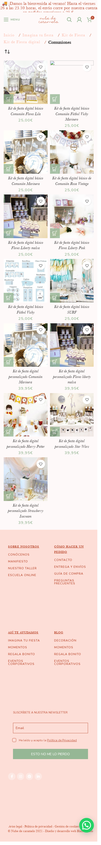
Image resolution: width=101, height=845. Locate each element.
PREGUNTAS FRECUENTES (64, 582)
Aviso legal (15, 826)
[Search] (69, 19)
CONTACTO (63, 560)
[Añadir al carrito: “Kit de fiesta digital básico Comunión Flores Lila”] (8, 99)
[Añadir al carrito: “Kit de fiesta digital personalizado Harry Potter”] (8, 432)
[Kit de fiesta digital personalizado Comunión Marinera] (26, 345)
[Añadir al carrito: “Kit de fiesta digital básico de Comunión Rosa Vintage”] (55, 169)
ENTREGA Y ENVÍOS (70, 567)
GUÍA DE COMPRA (68, 574)
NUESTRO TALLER (22, 568)
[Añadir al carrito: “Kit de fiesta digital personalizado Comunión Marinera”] (8, 362)
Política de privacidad (38, 826)
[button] (86, 825)
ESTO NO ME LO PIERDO (50, 754)
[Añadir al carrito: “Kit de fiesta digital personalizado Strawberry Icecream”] (8, 496)
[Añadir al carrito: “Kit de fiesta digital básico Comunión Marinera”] (8, 169)
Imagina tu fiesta (38, 35)
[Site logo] (48, 19)
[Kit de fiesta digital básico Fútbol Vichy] (26, 281)
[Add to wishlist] (41, 67)
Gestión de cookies (67, 826)
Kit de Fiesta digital (22, 42)
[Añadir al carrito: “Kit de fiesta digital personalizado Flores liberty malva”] (55, 362)
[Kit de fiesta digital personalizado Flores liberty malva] (72, 345)
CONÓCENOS (19, 555)
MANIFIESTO (18, 561)
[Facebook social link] (11, 776)
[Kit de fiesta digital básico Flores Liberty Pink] (72, 216)
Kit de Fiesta (73, 35)
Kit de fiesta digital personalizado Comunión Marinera (25, 376)
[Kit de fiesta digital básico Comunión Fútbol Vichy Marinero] (72, 82)
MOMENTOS (17, 647)
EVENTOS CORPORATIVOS (21, 662)
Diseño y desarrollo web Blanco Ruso (69, 831)
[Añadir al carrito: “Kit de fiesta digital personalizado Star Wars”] (55, 432)
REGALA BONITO (21, 654)
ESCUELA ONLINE (22, 575)
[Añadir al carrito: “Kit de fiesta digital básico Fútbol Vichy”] (8, 298)
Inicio (9, 35)
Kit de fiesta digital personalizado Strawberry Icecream (25, 511)
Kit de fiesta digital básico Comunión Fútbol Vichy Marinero (71, 114)
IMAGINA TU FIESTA (24, 640)
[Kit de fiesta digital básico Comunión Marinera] (26, 152)
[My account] (80, 19)
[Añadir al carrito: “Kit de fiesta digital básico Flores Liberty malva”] (8, 233)
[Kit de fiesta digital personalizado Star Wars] (72, 415)
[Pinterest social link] (29, 776)
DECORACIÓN (65, 640)
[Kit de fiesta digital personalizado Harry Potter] (26, 415)
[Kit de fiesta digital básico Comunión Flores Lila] (26, 82)
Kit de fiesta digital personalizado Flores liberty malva (72, 376)
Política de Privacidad (62, 740)
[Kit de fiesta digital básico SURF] (72, 281)
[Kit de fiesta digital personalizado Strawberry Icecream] (26, 479)
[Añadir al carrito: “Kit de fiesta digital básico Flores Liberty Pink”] (55, 233)
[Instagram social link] (20, 776)
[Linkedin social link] (38, 776)
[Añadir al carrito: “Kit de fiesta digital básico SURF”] (55, 298)
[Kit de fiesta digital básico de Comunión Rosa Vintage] (72, 152)
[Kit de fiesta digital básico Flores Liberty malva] (26, 216)
